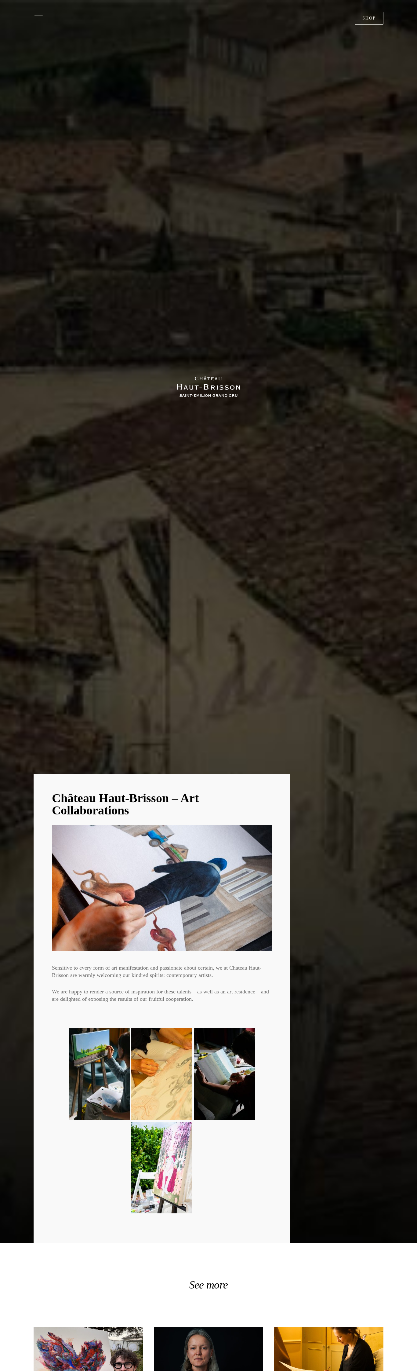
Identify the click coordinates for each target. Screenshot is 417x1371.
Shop (369, 18)
